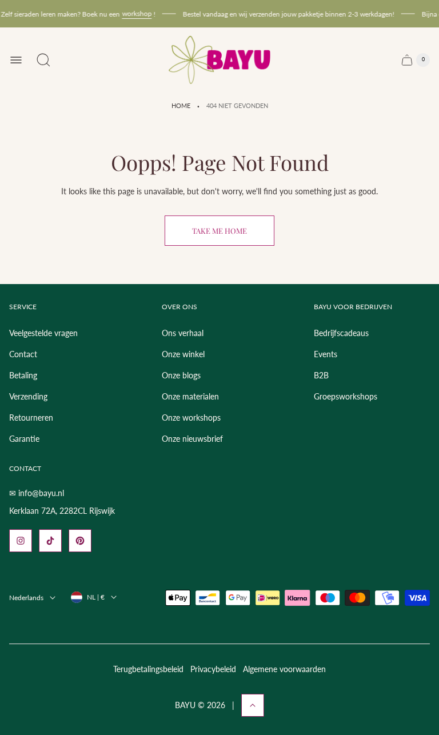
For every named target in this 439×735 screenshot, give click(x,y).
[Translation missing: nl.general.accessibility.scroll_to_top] (252, 705)
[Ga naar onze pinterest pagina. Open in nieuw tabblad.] (80, 540)
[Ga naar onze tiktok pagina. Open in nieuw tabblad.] (50, 540)
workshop (134, 13)
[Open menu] (16, 60)
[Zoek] (43, 60)
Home (180, 105)
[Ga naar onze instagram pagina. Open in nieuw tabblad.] (20, 540)
